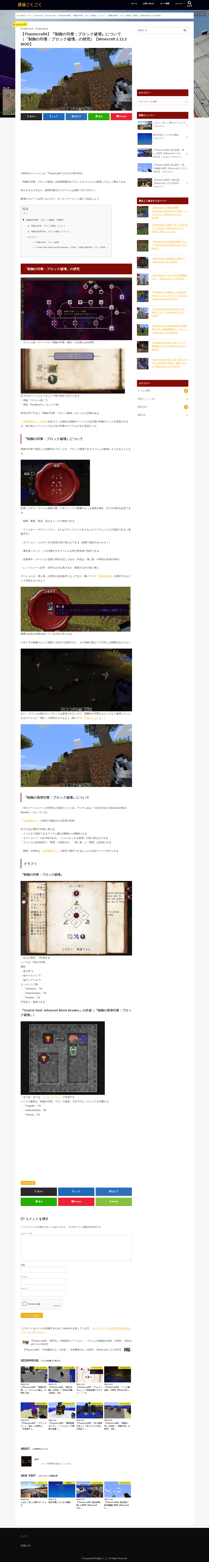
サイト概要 (164, 3)
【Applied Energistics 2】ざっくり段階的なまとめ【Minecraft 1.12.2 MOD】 (169, 346)
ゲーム (144, 390)
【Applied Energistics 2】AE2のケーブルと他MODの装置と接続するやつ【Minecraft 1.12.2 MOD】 (170, 363)
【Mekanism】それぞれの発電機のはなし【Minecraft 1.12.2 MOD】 (169, 277)
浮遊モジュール (92, 718)
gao (36, 1459)
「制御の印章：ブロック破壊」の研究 (43, 220)
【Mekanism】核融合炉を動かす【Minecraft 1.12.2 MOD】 (168, 260)
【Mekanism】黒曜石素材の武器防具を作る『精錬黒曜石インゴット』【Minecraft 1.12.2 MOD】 (170, 329)
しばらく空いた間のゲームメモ (169, 124)
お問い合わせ (148, 3)
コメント (26, 1233)
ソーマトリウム (51, 1097)
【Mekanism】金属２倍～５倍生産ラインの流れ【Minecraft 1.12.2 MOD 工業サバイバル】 (169, 228)
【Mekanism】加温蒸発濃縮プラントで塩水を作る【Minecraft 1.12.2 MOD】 (169, 245)
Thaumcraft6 (29, 1183)
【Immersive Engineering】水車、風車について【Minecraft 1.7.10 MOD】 (169, 312)
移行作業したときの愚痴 (165, 136)
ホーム (134, 3)
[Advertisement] (76, 145)
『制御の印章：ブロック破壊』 (47, 242)
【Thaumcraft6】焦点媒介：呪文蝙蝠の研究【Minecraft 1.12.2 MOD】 (169, 168)
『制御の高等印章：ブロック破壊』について (49, 231)
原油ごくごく (30, 4)
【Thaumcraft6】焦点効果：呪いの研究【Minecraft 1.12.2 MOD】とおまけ (168, 153)
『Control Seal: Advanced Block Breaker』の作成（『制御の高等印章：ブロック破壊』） (72, 247)
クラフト (33, 237)
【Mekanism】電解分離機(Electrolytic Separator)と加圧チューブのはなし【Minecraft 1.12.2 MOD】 (170, 212)
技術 (142, 407)
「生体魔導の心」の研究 (34, 421)
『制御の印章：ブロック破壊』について (47, 226)
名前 (23, 1265)
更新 (142, 415)
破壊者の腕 (105, 576)
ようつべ (179, 3)
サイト (24, 1288)
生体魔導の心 (30, 820)
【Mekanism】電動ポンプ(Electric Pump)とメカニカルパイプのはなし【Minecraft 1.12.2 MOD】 (170, 295)
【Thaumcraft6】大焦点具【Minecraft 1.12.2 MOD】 (166, 183)
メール (24, 1276)
